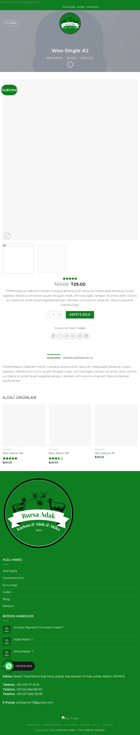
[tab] (54, 358)
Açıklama (54, 358)
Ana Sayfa (54, 58)
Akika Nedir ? (23, 651)
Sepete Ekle (79, 314)
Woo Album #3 (59, 453)
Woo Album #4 (13, 453)
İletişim (8, 606)
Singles (87, 58)
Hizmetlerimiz (13, 578)
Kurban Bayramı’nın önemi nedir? (39, 627)
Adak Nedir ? (23, 639)
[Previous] (10, 160)
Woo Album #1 (105, 453)
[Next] (130, 160)
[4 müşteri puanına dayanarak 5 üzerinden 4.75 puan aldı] (70, 278)
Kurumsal (10, 585)
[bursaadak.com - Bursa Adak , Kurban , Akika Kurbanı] (70, 23)
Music (72, 58)
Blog (6, 599)
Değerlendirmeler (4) (78, 358)
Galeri (7, 592)
